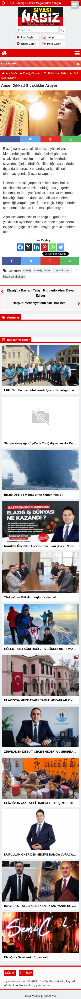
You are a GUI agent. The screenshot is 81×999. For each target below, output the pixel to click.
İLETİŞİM (26, 972)
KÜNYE (10, 972)
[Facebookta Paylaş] (10, 139)
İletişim (51, 37)
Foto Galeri (53, 43)
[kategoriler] (77, 53)
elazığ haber (42, 270)
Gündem (36, 73)
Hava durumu (62, 270)
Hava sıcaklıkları (14, 276)
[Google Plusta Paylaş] (50, 139)
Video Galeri (28, 43)
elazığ (27, 270)
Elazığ (26, 73)
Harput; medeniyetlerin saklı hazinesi (39, 303)
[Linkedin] (36, 247)
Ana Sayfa (26, 37)
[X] (28, 247)
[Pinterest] (44, 247)
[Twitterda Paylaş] (30, 139)
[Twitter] (60, 247)
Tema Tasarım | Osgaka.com (40, 996)
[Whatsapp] (71, 139)
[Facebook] (20, 247)
